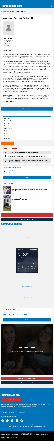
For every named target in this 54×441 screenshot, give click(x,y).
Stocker (27, 319)
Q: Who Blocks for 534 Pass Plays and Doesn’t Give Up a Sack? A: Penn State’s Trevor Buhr (30, 190)
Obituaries (7, 11)
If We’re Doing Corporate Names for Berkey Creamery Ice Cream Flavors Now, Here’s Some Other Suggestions (30, 199)
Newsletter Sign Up (8, 143)
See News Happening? (27, 219)
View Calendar (27, 177)
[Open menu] (52, 6)
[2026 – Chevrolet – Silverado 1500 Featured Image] (11, 312)
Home (2, 11)
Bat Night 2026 (11, 170)
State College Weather (27, 286)
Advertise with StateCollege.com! (27, 215)
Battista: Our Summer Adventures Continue (22, 207)
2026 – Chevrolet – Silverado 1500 (15, 315)
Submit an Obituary (27, 108)
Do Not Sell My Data (40, 426)
